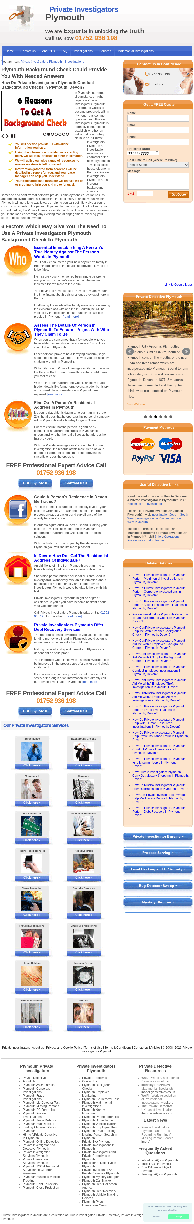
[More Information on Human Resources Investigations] (32, 1013)
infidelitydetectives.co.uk (158, 1092)
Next (7, 136)
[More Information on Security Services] (84, 901)
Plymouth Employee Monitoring (96, 1093)
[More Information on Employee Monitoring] (84, 938)
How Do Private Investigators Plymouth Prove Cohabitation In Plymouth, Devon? (160, 787)
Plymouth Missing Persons (41, 1106)
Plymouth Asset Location (39, 1085)
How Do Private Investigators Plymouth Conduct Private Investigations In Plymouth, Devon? (159, 749)
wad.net (163, 1081)
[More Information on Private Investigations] (84, 1013)
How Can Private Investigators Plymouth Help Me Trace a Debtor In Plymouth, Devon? (159, 798)
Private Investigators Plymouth (96, 1068)
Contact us (141, 1047)
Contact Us (28, 51)
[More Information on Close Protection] (32, 901)
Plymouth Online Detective (41, 1141)
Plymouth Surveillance (97, 1120)
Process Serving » (158, 853)
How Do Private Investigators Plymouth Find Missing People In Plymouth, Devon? (159, 762)
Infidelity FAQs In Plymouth (159, 1160)
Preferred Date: (138, 149)
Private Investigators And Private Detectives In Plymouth (99, 1155)
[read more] (71, 316)
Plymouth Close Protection (41, 1187)
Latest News (155, 1120)
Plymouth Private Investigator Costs (94, 1203)
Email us (156, 84)
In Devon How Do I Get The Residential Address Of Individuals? (71, 557)
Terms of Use (93, 1047)
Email (131, 125)
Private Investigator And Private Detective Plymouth (100, 1171)
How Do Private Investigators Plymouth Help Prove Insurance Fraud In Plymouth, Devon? (160, 736)
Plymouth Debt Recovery (99, 1191)
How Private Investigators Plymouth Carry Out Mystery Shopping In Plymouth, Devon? (160, 775)
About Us (48, 51)
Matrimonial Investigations (136, 51)
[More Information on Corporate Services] (84, 789)
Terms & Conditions (118, 1047)
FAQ (64, 51)
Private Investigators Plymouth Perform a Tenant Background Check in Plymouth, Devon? (160, 618)
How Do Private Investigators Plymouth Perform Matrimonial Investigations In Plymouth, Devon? (159, 578)
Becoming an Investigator (144, 504)
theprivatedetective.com (157, 1113)
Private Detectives (94, 1078)
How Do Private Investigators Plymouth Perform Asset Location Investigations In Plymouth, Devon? (159, 604)
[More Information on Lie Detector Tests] (32, 826)
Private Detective (34, 1078)
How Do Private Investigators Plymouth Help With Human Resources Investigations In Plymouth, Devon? (159, 723)
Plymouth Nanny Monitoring (93, 1111)
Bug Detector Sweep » (158, 886)
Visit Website (136, 404)
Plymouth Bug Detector (38, 1124)
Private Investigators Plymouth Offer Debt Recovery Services (68, 627)
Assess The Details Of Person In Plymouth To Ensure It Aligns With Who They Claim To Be (71, 329)
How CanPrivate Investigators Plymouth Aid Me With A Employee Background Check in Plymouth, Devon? (159, 644)
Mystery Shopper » (158, 902)
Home (10, 51)
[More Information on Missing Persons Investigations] (84, 976)
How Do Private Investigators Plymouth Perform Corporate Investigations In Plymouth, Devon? (159, 591)
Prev (130, 352)
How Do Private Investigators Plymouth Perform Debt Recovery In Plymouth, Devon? (159, 811)
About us (38, 1047)
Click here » (32, 765)
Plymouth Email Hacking (99, 1131)
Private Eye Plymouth (96, 1141)
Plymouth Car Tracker (97, 1180)
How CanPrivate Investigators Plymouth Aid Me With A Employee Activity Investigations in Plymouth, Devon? (159, 696)
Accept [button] (179, 1217)
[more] (145, 1141)
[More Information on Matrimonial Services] (32, 789)
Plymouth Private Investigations (34, 1115)
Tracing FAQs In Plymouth (159, 1174)
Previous (2, 136)
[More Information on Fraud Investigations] (32, 938)
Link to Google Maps (178, 284)
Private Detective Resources (155, 1068)
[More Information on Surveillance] (32, 751)
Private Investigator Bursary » (158, 836)
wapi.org (167, 1102)
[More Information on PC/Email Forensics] (84, 826)
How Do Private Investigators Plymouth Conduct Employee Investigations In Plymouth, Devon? (159, 670)
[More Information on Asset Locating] (84, 863)
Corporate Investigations (22, 60)
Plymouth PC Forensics (39, 1110)
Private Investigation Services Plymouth (37, 1154)
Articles (155, 1047)
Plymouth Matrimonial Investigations (97, 1104)
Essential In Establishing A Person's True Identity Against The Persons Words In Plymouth (68, 252)
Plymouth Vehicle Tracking (100, 1124)
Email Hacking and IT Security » (158, 869)
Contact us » (76, 483)
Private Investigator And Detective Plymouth (39, 1146)
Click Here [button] (172, 1210)
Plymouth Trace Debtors (39, 1120)
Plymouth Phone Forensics (100, 1117)
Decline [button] (156, 1217)
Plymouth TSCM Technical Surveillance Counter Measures (41, 1170)
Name (131, 113)
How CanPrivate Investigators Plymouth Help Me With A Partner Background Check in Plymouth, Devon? (159, 631)
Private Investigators (16, 1047)
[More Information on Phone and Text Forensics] (32, 863)
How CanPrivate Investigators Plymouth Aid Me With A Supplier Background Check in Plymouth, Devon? (159, 657)
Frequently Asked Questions (155, 1150)
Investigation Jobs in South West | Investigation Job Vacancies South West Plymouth (157, 518)
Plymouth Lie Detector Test (41, 1102)
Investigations (83, 51)
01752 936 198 (159, 74)
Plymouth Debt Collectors (40, 1184)
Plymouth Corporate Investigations (36, 1090)
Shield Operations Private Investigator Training (153, 538)
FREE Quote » (35, 483)
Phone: (132, 137)
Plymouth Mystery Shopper (100, 1177)
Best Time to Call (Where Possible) (152, 160)
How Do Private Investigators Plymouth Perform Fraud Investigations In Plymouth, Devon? (159, 710)
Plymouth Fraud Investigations (33, 1097)
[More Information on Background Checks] (84, 751)
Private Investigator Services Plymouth (36, 1161)
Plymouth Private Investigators (36, 1068)
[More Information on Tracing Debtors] (32, 976)
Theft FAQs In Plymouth (157, 1164)
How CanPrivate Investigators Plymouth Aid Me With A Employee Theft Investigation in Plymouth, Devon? (159, 683)
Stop (13, 136)
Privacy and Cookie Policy (64, 1047)
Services (105, 51)
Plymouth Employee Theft (99, 1127)
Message (133, 171)
